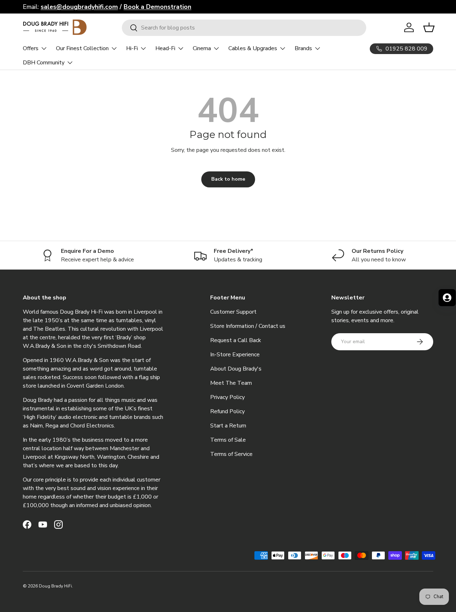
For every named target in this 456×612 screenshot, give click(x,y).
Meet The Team (231, 383)
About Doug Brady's (235, 369)
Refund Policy (227, 411)
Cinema (202, 48)
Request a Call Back (235, 340)
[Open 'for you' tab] (447, 297)
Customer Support (233, 312)
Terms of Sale (228, 440)
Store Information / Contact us (247, 326)
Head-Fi (165, 48)
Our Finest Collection (82, 48)
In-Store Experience (235, 354)
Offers (30, 48)
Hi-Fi (132, 48)
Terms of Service (231, 454)
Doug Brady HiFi (55, 586)
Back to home (228, 179)
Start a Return (228, 426)
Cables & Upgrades (252, 48)
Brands (303, 48)
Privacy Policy (227, 397)
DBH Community (43, 62)
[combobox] (244, 28)
